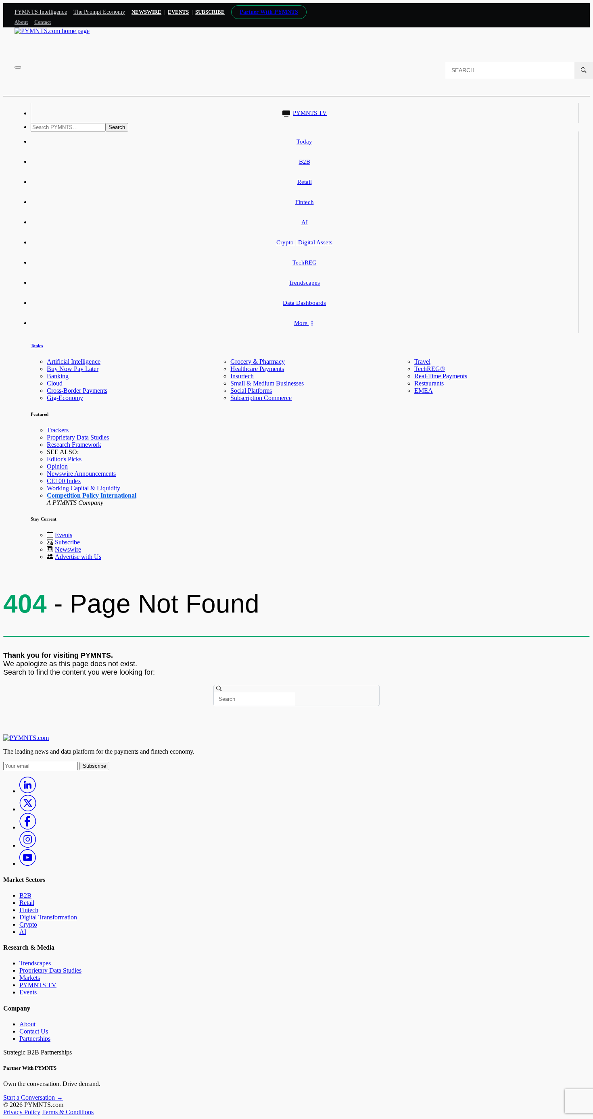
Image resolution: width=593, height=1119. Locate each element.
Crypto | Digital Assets (304, 242)
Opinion (57, 466)
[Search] (583, 70)
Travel (422, 361)
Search (117, 127)
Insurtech (242, 376)
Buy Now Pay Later (72, 368)
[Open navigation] (18, 67)
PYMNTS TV (310, 113)
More (301, 323)
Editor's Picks (64, 459)
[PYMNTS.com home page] (52, 30)
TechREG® (429, 368)
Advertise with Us (78, 556)
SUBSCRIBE (210, 12)
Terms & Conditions (68, 1112)
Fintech (304, 202)
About (21, 22)
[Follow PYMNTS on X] (27, 809)
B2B (304, 161)
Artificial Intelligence (73, 361)
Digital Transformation (48, 917)
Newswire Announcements (81, 473)
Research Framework (74, 444)
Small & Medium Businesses (267, 383)
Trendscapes (304, 282)
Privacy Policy (21, 1112)
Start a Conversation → (33, 1097)
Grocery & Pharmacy (257, 361)
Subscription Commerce (261, 397)
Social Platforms (251, 390)
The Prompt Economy (99, 12)
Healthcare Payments (257, 368)
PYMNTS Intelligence (41, 12)
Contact (42, 22)
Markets (29, 977)
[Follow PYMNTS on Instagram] (27, 845)
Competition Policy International (91, 495)
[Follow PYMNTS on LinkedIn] (27, 791)
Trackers (58, 430)
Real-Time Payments (440, 376)
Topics (37, 345)
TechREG (304, 262)
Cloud (55, 383)
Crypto (28, 924)
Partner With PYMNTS (269, 12)
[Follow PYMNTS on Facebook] (27, 827)
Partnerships (34, 1038)
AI (304, 222)
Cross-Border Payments (77, 390)
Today (304, 141)
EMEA (423, 390)
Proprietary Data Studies (78, 437)
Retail (304, 182)
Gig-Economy (65, 397)
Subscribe (67, 542)
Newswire (146, 12)
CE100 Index (64, 480)
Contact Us (33, 1031)
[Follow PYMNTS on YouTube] (27, 863)
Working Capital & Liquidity (83, 488)
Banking (58, 376)
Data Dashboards (304, 303)
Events (178, 12)
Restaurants (429, 383)
